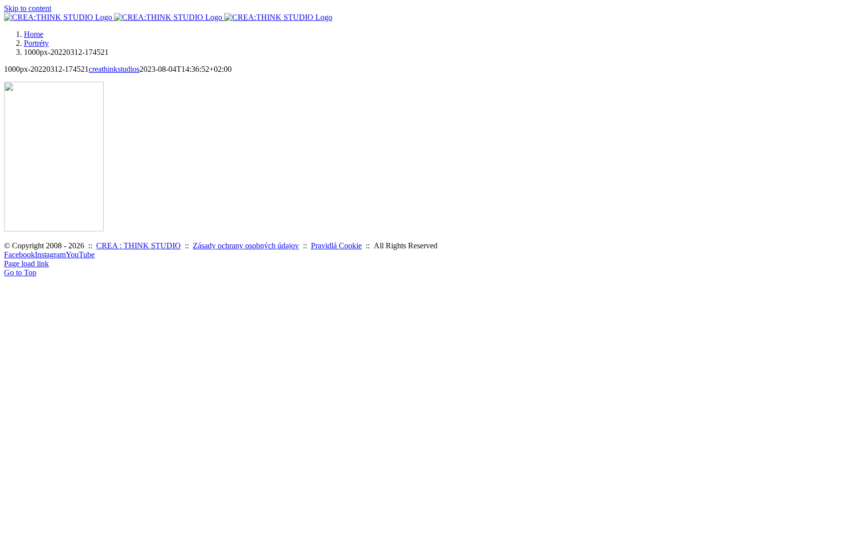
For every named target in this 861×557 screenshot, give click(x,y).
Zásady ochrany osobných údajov (246, 245)
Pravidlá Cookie (336, 245)
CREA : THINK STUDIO (138, 245)
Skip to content (27, 8)
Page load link (26, 263)
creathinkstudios (114, 69)
